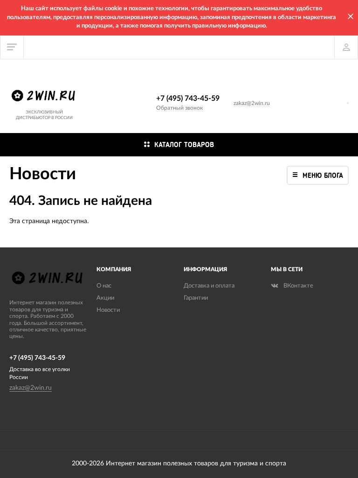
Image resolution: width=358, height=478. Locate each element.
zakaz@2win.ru (252, 103)
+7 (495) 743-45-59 (188, 98)
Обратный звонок (179, 108)
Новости (108, 310)
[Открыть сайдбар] (12, 47)
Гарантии (196, 298)
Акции (105, 298)
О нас (103, 286)
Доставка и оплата (209, 286)
